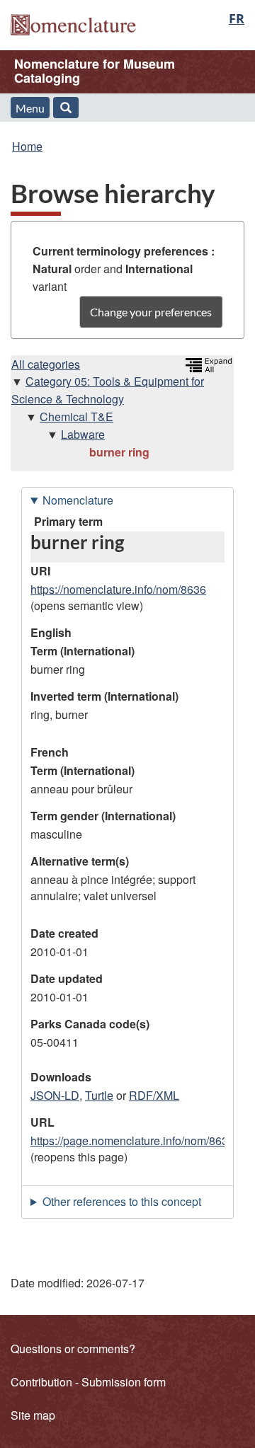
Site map (33, 1415)
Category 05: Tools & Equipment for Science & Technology (107, 390)
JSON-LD (54, 1095)
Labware (83, 434)
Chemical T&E (76, 416)
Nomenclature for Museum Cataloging (94, 70)
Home (27, 146)
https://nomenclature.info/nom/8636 (118, 589)
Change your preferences (151, 311)
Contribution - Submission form (88, 1382)
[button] (66, 107)
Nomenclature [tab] (77, 500)
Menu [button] (30, 108)
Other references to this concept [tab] (121, 1201)
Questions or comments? (73, 1348)
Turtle (99, 1095)
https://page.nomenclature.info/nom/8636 (132, 1140)
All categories (45, 364)
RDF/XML (154, 1095)
